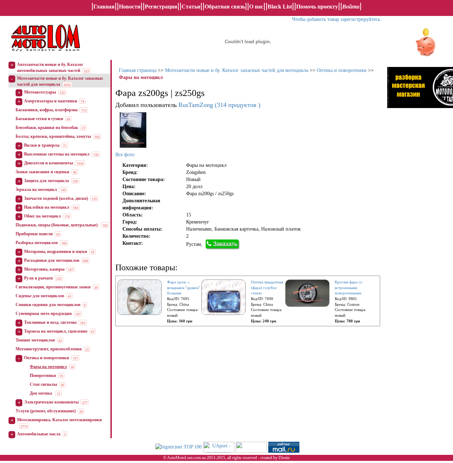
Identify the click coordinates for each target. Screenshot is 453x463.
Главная (104, 7)
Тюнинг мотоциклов (35, 340)
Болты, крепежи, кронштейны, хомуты (53, 136)
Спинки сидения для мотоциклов (48, 304)
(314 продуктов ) (219, 104)
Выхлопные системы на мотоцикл (57, 154)
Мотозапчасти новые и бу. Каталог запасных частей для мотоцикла (236, 70)
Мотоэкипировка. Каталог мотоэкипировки (59, 419)
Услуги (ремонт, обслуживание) (46, 410)
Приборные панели (34, 233)
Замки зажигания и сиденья (42, 171)
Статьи (191, 7)
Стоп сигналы (43, 384)
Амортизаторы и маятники (50, 100)
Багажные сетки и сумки (39, 118)
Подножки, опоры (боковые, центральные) (57, 224)
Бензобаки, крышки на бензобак (47, 127)
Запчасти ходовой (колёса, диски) (56, 198)
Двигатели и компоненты (48, 162)
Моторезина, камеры (44, 269)
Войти (351, 7)
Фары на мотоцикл (48, 366)
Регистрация (161, 7)
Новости (130, 7)
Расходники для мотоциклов (51, 260)
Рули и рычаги (38, 278)
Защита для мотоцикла (46, 180)
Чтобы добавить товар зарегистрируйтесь (336, 19)
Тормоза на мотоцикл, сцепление (55, 331)
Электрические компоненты (51, 402)
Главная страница (137, 70)
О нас (256, 7)
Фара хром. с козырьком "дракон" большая (183, 287)
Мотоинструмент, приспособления (49, 348)
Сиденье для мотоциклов (40, 295)
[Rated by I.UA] (251, 446)
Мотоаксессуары (40, 92)
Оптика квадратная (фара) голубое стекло (267, 287)
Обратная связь (225, 7)
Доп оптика (41, 393)
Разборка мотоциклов (37, 242)
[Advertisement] (420, 221)
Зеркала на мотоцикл (36, 189)
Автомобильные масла (39, 433)
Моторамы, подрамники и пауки (55, 251)
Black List (280, 7)
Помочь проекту (317, 7)
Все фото (124, 154)
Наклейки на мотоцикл (46, 207)
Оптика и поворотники (46, 357)
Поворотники (43, 375)
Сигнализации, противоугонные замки (53, 286)
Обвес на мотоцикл (42, 216)
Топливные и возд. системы (50, 322)
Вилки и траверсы (41, 145)
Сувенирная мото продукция (44, 313)
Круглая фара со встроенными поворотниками (348, 287)
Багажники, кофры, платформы (47, 109)
